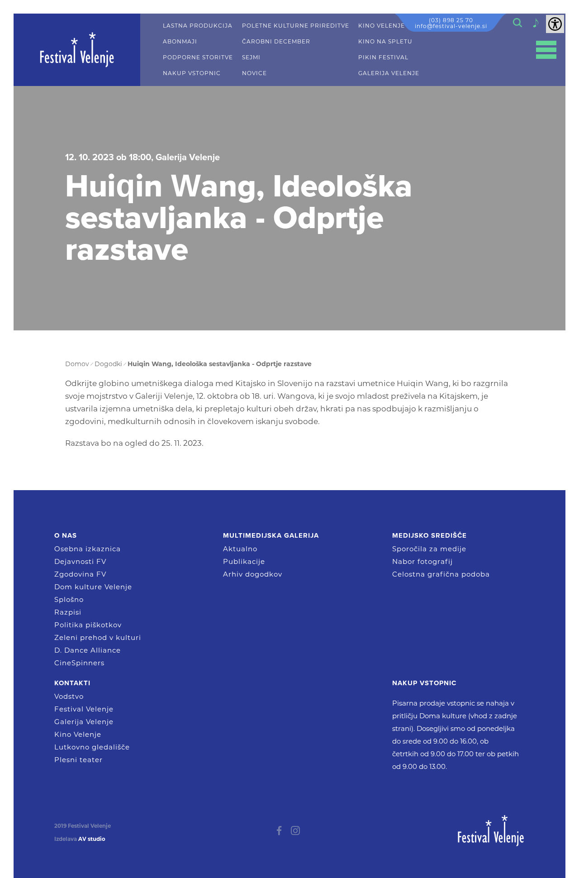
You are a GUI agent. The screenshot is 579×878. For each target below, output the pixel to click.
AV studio (91, 839)
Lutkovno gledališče (92, 747)
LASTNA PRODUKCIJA (198, 26)
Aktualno (240, 548)
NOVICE (254, 73)
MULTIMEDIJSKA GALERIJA (271, 535)
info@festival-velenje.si (451, 26)
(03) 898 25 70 (451, 20)
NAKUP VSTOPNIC (192, 73)
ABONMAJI (180, 41)
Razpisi (67, 612)
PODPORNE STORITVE (198, 57)
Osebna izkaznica (87, 548)
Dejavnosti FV (80, 561)
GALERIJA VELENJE (388, 73)
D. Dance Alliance (87, 650)
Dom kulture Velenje (93, 586)
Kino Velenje (77, 734)
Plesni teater (78, 759)
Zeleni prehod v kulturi (97, 637)
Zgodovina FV (80, 574)
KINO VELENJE (381, 26)
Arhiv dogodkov (252, 574)
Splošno (69, 599)
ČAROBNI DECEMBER (276, 41)
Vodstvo (69, 696)
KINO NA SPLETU (385, 41)
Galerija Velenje (84, 721)
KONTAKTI (72, 683)
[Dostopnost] (555, 24)
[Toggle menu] (546, 50)
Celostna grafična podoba (441, 574)
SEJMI (251, 57)
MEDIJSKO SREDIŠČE (429, 535)
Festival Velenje (84, 709)
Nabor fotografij (422, 561)
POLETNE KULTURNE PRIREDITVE (295, 26)
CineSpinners (79, 662)
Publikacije (244, 561)
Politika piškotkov (88, 624)
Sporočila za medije (429, 548)
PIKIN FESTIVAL (383, 57)
